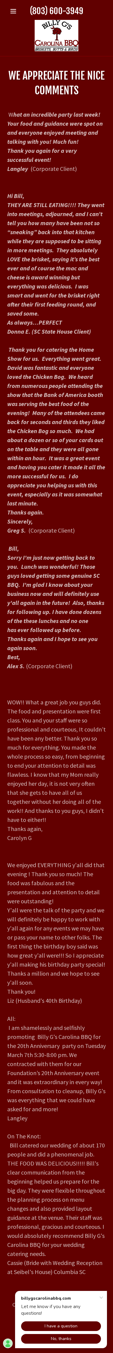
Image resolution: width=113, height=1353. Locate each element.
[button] (14, 11)
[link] (56, 35)
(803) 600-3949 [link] (56, 11)
